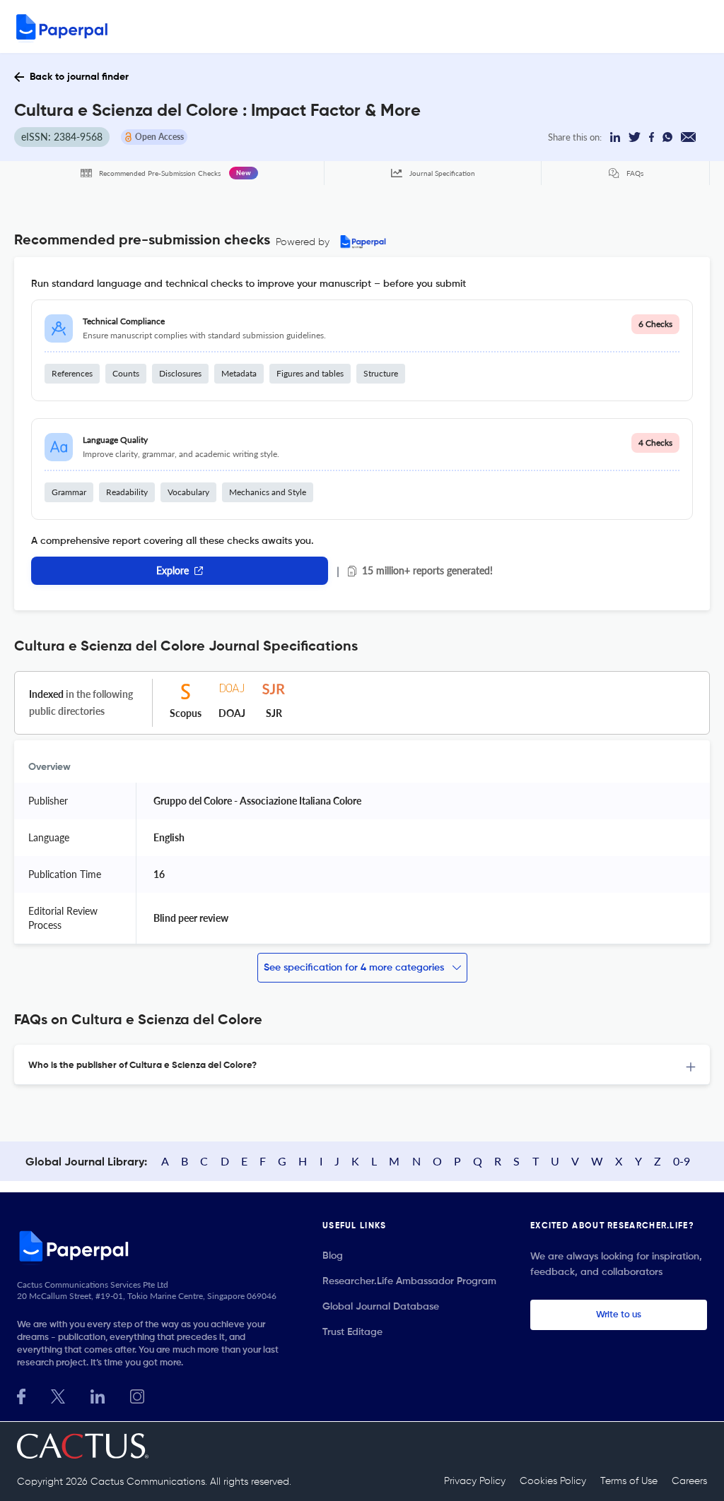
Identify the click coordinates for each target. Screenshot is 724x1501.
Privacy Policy (475, 1481)
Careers (689, 1481)
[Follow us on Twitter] (58, 1394)
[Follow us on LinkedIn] (97, 1394)
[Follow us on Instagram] (137, 1394)
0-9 (681, 1161)
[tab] (362, 1065)
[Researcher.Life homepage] (152, 1246)
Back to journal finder (79, 77)
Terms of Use (629, 1481)
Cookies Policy (553, 1481)
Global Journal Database (380, 1307)
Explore (172, 570)
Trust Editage (352, 1332)
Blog (332, 1256)
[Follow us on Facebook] (21, 1394)
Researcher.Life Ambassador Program (409, 1281)
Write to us (618, 1314)
